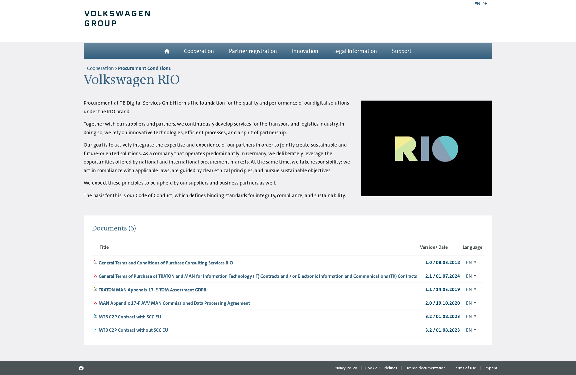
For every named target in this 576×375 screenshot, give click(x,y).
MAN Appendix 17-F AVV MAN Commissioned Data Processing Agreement (174, 303)
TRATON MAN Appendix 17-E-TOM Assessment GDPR (152, 290)
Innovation (305, 51)
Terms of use (465, 368)
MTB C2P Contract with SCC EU (130, 317)
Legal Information (355, 51)
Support (401, 51)
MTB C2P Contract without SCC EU (133, 330)
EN (469, 262)
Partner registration (253, 51)
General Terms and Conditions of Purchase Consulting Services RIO (166, 263)
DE (484, 3)
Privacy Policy (345, 368)
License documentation (425, 368)
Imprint (490, 368)
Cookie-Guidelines (381, 368)
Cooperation (199, 51)
